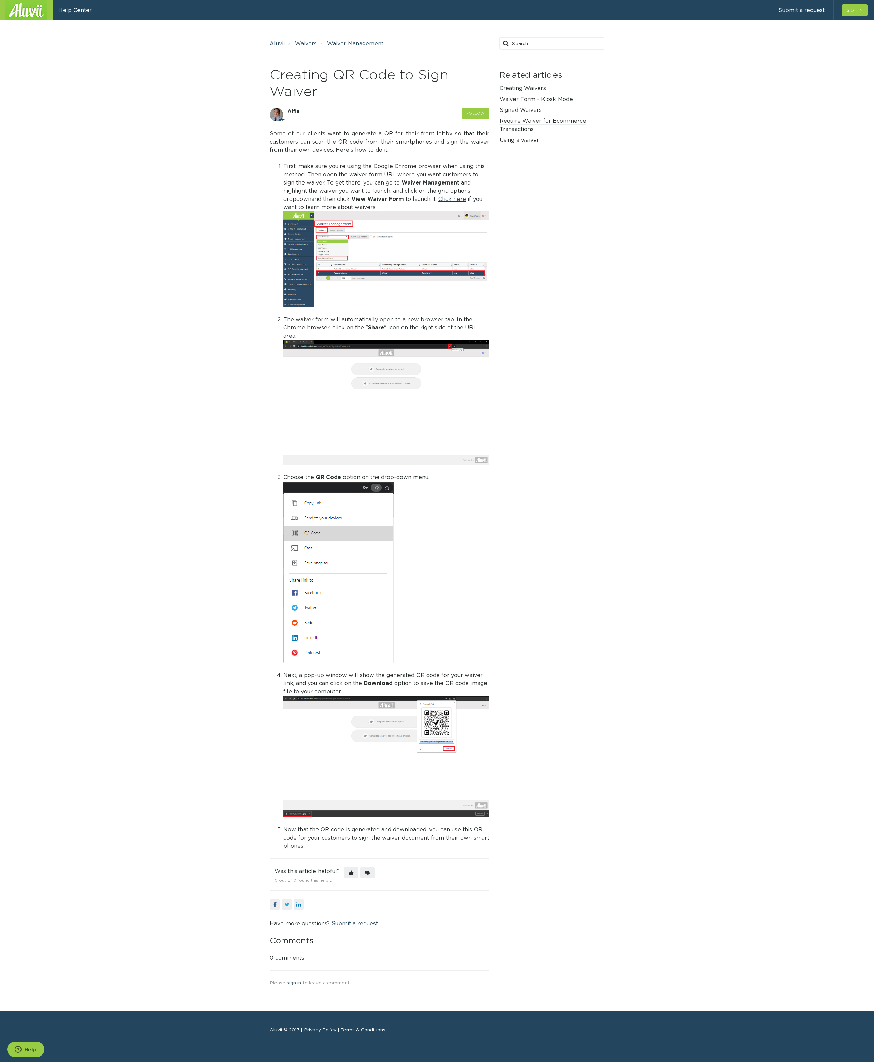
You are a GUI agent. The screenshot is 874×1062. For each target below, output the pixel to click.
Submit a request (801, 10)
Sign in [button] (855, 10)
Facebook (275, 904)
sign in (294, 982)
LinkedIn (299, 904)
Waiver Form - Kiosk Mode (536, 99)
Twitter (287, 904)
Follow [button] (475, 113)
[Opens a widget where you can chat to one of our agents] (25, 1050)
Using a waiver (519, 140)
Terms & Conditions (362, 1029)
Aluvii (277, 43)
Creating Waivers (522, 88)
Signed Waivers (520, 110)
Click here (452, 199)
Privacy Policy (321, 1029)
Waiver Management (355, 43)
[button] (351, 872)
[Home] (26, 10)
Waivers (306, 43)
